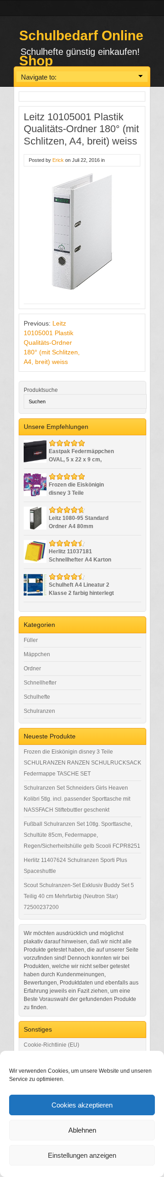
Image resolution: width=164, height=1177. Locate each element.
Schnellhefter (40, 682)
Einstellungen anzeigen (82, 1155)
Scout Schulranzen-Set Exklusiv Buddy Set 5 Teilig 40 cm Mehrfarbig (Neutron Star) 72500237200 (79, 896)
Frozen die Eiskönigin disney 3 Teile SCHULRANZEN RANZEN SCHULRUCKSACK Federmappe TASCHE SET (82, 763)
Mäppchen (37, 654)
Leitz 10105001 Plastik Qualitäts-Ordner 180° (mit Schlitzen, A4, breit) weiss (52, 342)
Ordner (32, 668)
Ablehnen (82, 1130)
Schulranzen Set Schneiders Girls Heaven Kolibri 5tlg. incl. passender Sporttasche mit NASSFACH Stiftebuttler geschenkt (77, 799)
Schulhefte (37, 697)
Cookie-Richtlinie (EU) (51, 1045)
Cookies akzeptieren (82, 1105)
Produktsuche (41, 390)
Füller (31, 640)
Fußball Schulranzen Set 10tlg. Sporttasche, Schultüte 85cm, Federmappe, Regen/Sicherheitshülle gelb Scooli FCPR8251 (82, 835)
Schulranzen (39, 711)
